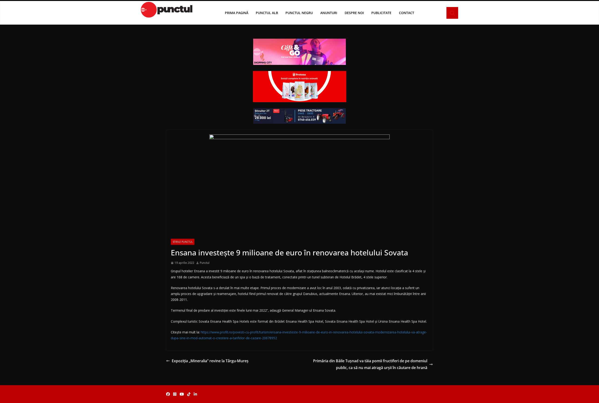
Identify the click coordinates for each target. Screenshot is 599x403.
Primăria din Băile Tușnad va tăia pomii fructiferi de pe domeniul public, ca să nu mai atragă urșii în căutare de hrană (370, 364)
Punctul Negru (299, 13)
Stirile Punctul (183, 241)
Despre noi (354, 13)
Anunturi (328, 13)
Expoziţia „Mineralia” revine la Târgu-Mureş (210, 360)
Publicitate (381, 13)
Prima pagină (236, 13)
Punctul (204, 263)
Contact (406, 13)
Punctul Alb (267, 13)
